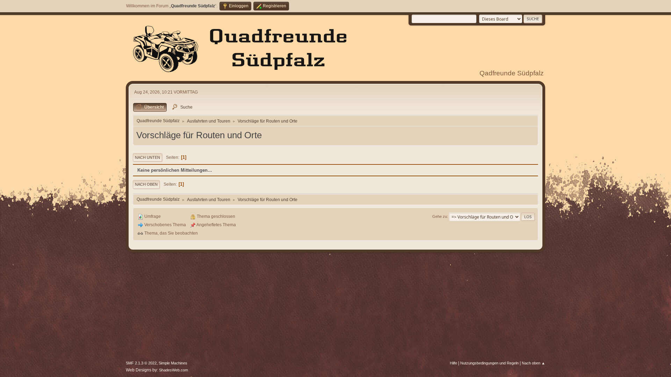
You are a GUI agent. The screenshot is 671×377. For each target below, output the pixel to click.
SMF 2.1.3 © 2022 (141, 363)
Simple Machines (173, 363)
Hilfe (453, 363)
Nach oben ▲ (533, 363)
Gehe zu (439, 216)
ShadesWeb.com (173, 370)
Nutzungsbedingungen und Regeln (489, 363)
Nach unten (147, 157)
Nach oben (146, 184)
